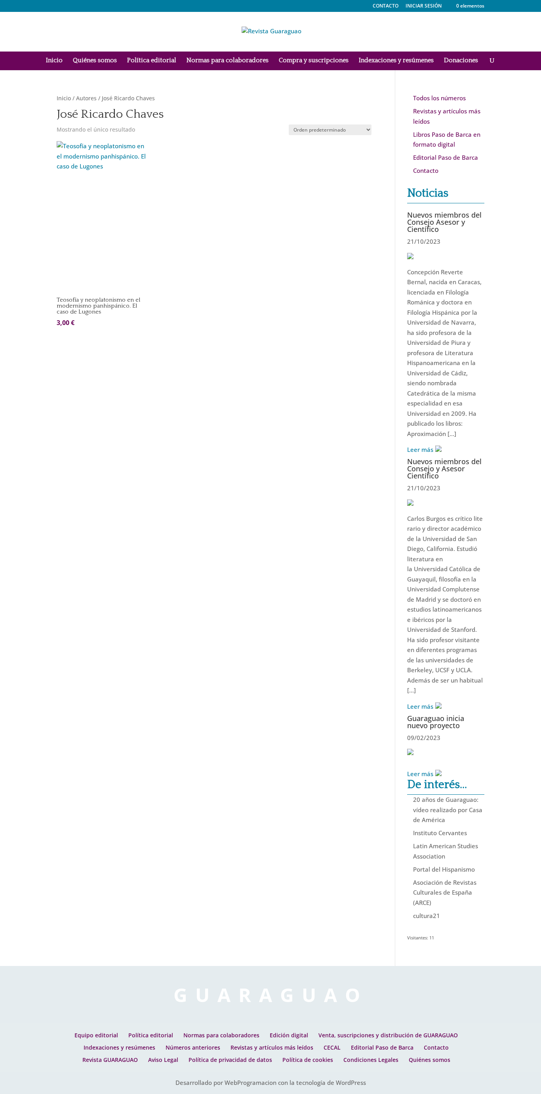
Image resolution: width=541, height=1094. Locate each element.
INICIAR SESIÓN (424, 5)
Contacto (425, 170)
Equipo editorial (96, 1035)
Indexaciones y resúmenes (396, 60)
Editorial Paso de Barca (445, 157)
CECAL (332, 1047)
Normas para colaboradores (228, 60)
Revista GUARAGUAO (110, 1059)
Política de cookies (307, 1059)
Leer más (420, 449)
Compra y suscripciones (314, 60)
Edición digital (289, 1035)
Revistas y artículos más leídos (271, 1047)
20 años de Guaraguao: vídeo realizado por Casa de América (447, 810)
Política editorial (151, 60)
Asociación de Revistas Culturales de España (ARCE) (444, 892)
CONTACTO (385, 6)
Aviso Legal (163, 1059)
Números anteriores (193, 1047)
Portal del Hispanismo (444, 869)
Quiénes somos (95, 60)
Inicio (54, 60)
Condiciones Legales (370, 1059)
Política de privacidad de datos (230, 1059)
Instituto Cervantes (440, 833)
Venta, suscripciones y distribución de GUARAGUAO (388, 1035)
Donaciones (461, 60)
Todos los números (439, 98)
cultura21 (426, 916)
